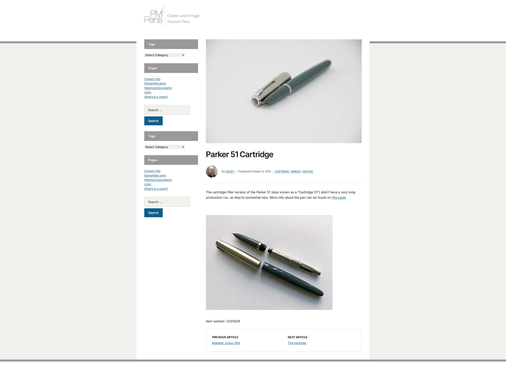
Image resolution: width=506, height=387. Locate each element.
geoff (230, 171)
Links (147, 92)
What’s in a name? (156, 96)
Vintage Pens (333, 16)
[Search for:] (171, 110)
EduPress (261, 377)
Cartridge (282, 171)
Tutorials (353, 16)
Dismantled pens (155, 83)
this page (339, 197)
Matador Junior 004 (226, 343)
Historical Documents (158, 88)
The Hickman (297, 343)
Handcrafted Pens (306, 16)
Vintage (307, 171)
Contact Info (152, 79)
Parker (295, 171)
